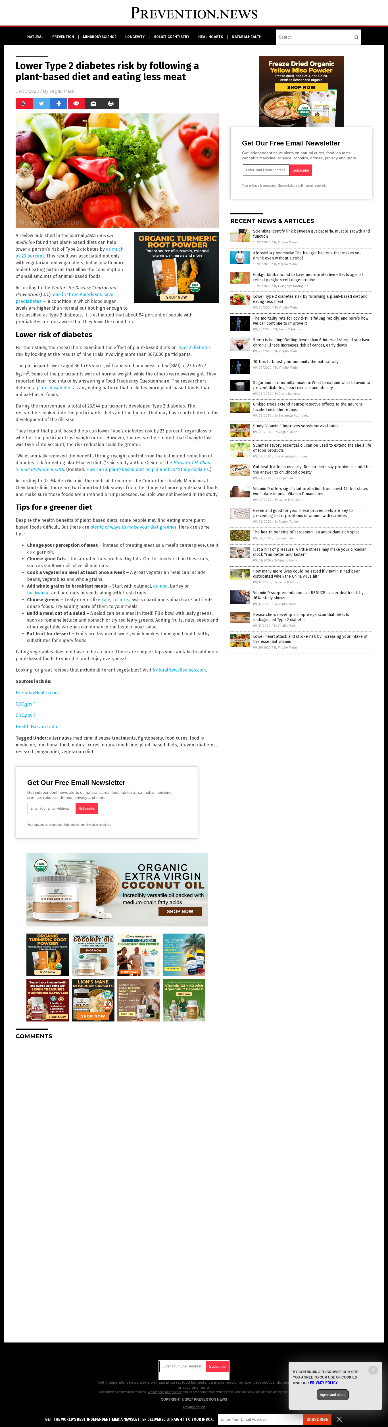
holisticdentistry (171, 37)
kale (105, 599)
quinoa (160, 586)
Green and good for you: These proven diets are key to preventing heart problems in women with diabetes (303, 513)
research (25, 751)
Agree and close (333, 1394)
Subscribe (317, 1419)
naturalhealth (247, 37)
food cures (176, 738)
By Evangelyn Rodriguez (291, 286)
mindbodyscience (99, 37)
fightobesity (150, 738)
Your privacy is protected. (44, 824)
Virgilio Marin (62, 91)
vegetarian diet (77, 751)
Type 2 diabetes (194, 347)
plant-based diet (54, 387)
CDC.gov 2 (26, 715)
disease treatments (115, 738)
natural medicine (119, 745)
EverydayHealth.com (37, 692)
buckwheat (38, 593)
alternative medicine (70, 738)
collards (120, 599)
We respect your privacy (165, 1392)
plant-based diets (158, 745)
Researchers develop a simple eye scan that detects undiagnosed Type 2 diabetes (301, 617)
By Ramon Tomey (287, 521)
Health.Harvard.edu (36, 726)
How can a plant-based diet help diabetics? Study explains (147, 469)
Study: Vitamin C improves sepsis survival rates (296, 426)
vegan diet (48, 751)
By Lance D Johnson (289, 329)
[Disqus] (117, 1115)
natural (35, 37)
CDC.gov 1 (26, 704)
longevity (135, 37)
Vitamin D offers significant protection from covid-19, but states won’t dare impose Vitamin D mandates (310, 491)
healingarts (210, 37)
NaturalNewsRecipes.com (179, 670)
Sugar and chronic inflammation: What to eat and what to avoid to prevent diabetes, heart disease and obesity (311, 385)
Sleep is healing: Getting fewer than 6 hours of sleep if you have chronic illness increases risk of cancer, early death (311, 342)
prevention (63, 37)
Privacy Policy (194, 1407)
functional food (53, 745)
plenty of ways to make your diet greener (133, 527)
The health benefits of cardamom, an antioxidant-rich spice (306, 532)
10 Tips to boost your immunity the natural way (296, 361)
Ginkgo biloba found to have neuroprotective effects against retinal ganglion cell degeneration (308, 277)
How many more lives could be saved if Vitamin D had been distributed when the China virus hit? (306, 574)
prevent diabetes (197, 745)
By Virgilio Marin (285, 242)
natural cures (85, 745)
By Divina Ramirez (287, 394)
